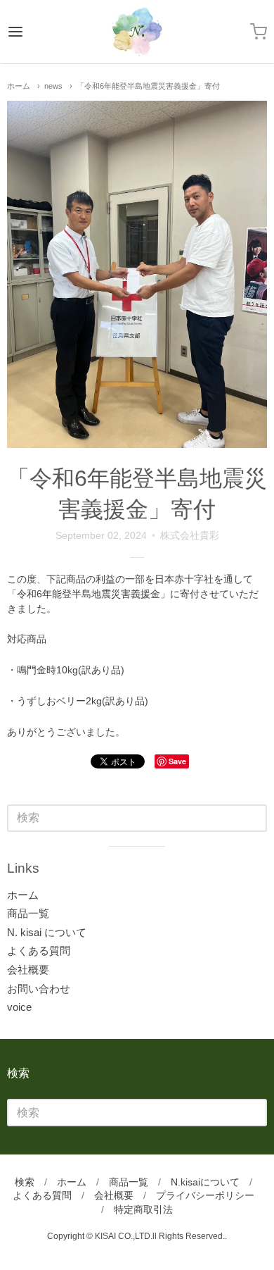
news (53, 86)
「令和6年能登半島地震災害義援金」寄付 (148, 86)
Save (177, 761)
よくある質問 (38, 951)
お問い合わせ (38, 989)
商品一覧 (28, 913)
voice (19, 1007)
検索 (24, 1182)
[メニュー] (33, 31)
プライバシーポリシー (205, 1195)
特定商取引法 (143, 1209)
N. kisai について (46, 932)
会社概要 (28, 970)
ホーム (18, 86)
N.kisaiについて (205, 1182)
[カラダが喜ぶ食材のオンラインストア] (137, 31)
